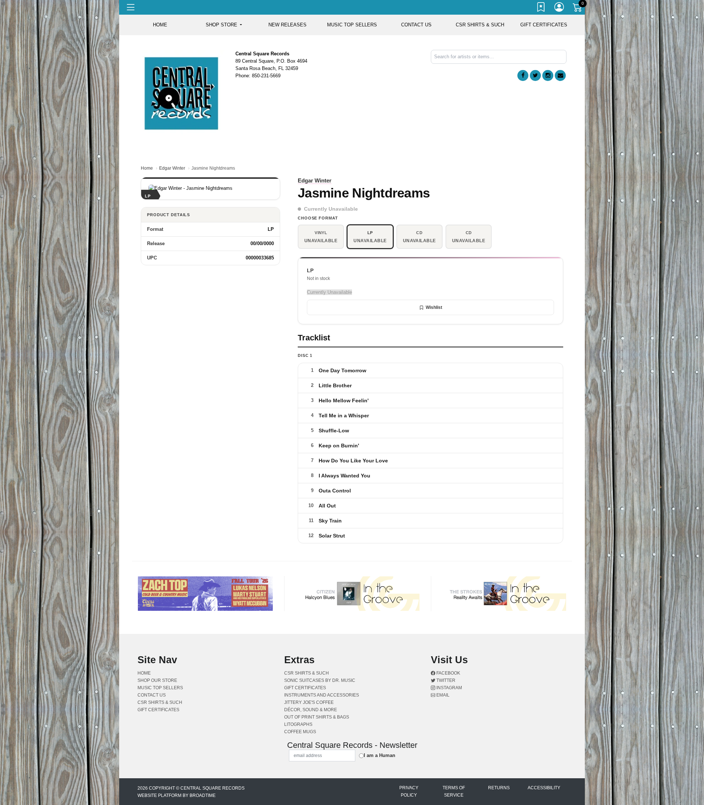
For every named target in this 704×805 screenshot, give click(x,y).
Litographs (298, 724)
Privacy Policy (408, 791)
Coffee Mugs (300, 731)
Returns (499, 787)
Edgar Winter (172, 168)
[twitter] (535, 75)
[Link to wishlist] (541, 8)
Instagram (448, 687)
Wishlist (434, 307)
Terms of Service (454, 791)
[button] (224, 25)
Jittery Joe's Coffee (309, 702)
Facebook (447, 673)
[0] (578, 8)
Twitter (445, 680)
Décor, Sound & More (310, 709)
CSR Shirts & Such (480, 24)
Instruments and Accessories (321, 695)
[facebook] (523, 75)
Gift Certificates (543, 24)
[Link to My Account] (559, 8)
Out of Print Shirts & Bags (316, 717)
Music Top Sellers (352, 24)
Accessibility (544, 787)
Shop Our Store (157, 680)
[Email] (560, 75)
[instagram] (548, 75)
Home (147, 168)
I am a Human (379, 755)
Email (442, 695)
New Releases (287, 24)
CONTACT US (416, 24)
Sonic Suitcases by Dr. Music (319, 680)
